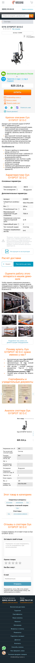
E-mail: (6, 575)
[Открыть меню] (3, 2)
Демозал (18, 640)
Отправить (17, 584)
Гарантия (17, 610)
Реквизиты (17, 632)
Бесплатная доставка (17, 607)
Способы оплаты (17, 647)
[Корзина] (31, 2)
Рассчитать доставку (23, 264)
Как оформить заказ (17, 650)
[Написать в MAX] (17, 108)
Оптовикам (17, 625)
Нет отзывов (16, 29)
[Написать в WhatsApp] (11, 108)
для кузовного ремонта (20, 514)
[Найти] (31, 16)
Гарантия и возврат (17, 636)
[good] (16, 563)
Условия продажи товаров (17, 654)
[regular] (13, 563)
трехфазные (19, 502)
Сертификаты (17, 614)
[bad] (6, 563)
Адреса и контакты (27, 9)
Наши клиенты (18, 618)
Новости (18, 621)
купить (17, 92)
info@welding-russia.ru (14, 97)
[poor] (9, 563)
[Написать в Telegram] (6, 108)
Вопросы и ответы (17, 629)
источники (9, 502)
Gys (27, 502)
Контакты (17, 643)
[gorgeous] (20, 563)
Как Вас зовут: (9, 567)
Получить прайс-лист (13, 103)
